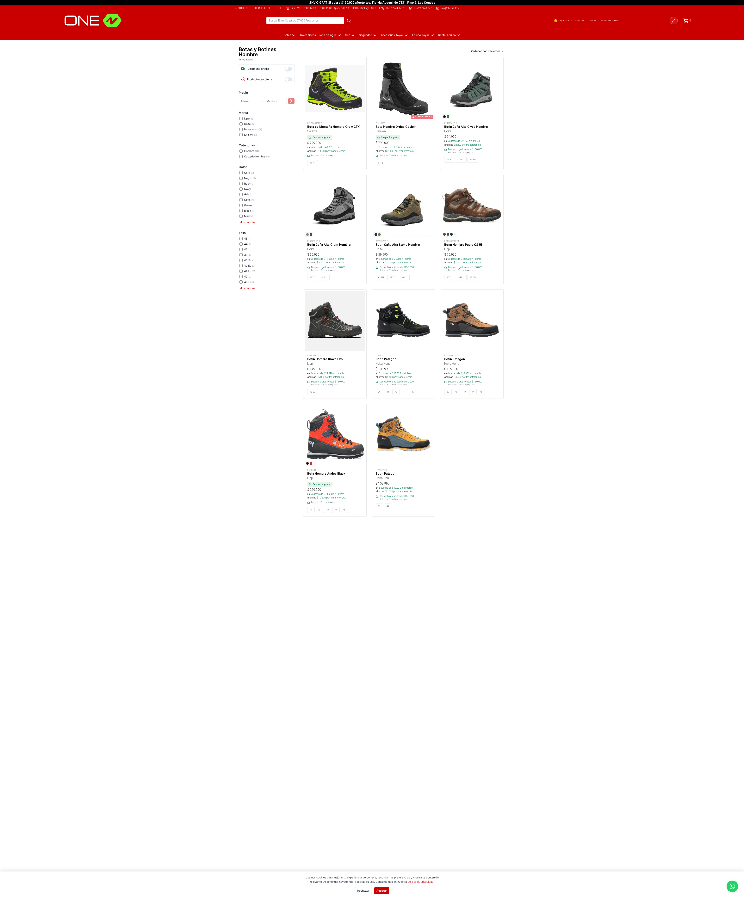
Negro (250, 178)
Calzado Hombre (257, 156)
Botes (287, 35)
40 (247, 276)
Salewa (250, 134)
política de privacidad (420, 881)
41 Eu (249, 271)
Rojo (248, 183)
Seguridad (365, 35)
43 (247, 249)
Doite (249, 123)
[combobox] (496, 51)
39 (247, 254)
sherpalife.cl (262, 8)
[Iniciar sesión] (674, 20)
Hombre (251, 151)
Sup (347, 35)
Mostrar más (247, 222)
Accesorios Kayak (392, 35)
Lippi (249, 118)
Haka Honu (253, 129)
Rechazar (363, 890)
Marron (250, 216)
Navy (249, 189)
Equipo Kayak (421, 35)
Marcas (591, 20)
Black (249, 210)
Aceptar (381, 890)
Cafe (249, 172)
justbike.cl (242, 8)
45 (247, 238)
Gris (248, 194)
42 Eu (249, 265)
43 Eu (249, 260)
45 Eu (249, 282)
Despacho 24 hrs (608, 20)
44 (247, 244)
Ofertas (579, 20)
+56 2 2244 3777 (423, 8)
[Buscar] (349, 20)
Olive (249, 199)
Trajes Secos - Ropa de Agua (318, 35)
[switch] (288, 69)
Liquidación (565, 20)
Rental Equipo (447, 35)
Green (249, 205)
